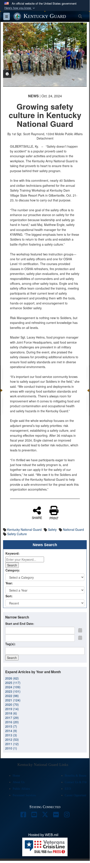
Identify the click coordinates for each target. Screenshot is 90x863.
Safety (52, 529)
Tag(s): (10, 644)
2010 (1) (11, 748)
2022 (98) (12, 696)
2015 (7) (11, 726)
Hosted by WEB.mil (43, 835)
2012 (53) (12, 739)
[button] (20, 8)
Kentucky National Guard (24, 529)
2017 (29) (12, 717)
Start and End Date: (19, 623)
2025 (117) (12, 682)
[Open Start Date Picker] (80, 630)
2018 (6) (11, 713)
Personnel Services (24, 795)
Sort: (9, 596)
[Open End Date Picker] (80, 637)
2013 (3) (11, 735)
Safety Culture (17, 534)
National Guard (73, 529)
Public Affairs (21, 788)
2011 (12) (12, 744)
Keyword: (12, 553)
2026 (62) (12, 678)
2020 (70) (12, 704)
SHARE (37, 517)
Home (16, 775)
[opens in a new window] (23, 816)
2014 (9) (11, 730)
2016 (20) (12, 722)
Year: (9, 583)
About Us (18, 782)
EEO (68, 788)
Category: (12, 570)
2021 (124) (12, 700)
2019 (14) (12, 709)
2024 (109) (12, 687)
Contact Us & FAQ (76, 782)
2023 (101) (12, 691)
